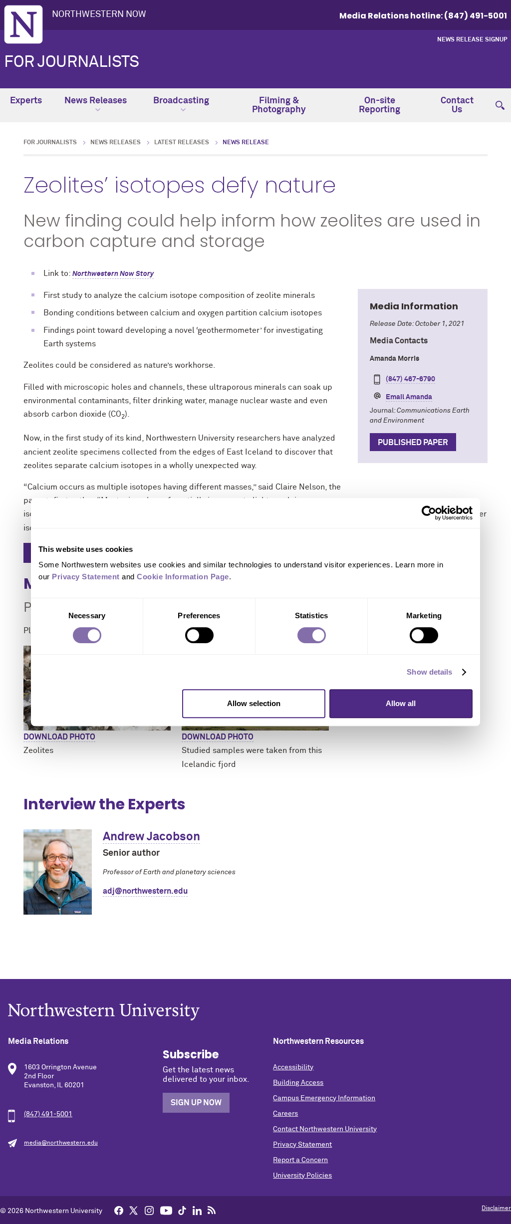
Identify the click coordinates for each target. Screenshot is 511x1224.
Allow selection (253, 703)
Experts (26, 100)
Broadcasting (181, 100)
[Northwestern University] (255, 1011)
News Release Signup (472, 40)
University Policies (302, 1175)
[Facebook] (118, 1210)
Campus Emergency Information (324, 1098)
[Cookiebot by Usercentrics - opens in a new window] (429, 512)
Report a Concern (300, 1160)
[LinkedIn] (197, 1210)
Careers (285, 1113)
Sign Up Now (196, 1103)
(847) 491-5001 (48, 1114)
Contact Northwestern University (325, 1129)
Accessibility (293, 1067)
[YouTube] (166, 1210)
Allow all (401, 703)
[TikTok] (182, 1210)
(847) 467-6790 (410, 379)
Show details (429, 672)
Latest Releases (181, 143)
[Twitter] (133, 1210)
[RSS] (212, 1210)
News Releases (95, 100)
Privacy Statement (302, 1144)
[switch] (199, 635)
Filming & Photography (279, 105)
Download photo (59, 737)
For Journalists (71, 62)
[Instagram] (149, 1210)
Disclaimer (496, 1209)
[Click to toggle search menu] (500, 100)
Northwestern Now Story (113, 273)
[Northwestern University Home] (23, 24)
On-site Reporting (379, 105)
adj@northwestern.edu (145, 891)
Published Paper (413, 443)
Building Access (298, 1082)
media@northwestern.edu (61, 1143)
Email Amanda (409, 397)
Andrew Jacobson (151, 837)
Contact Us (457, 105)
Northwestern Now (99, 14)
